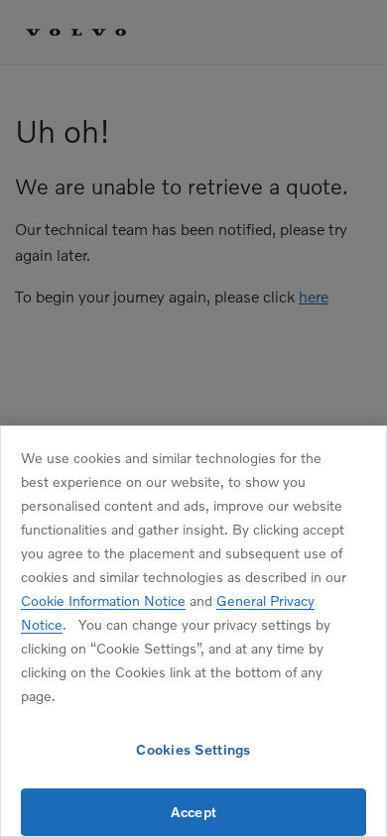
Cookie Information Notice (103, 600)
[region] (193, 631)
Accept (194, 811)
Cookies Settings (193, 749)
